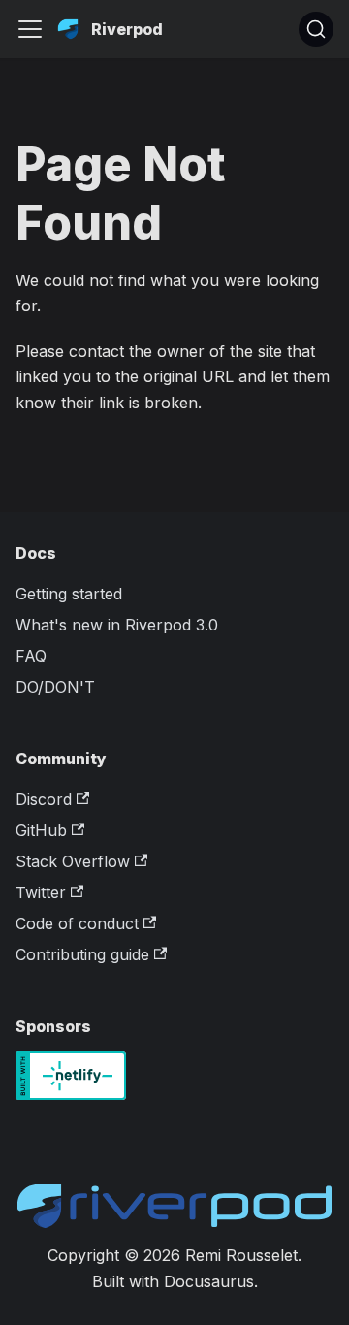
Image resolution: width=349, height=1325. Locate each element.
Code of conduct (77, 923)
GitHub (41, 830)
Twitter (41, 892)
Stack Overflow (73, 861)
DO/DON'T (55, 686)
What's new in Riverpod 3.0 (117, 624)
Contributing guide (82, 954)
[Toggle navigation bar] (30, 29)
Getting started (69, 593)
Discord (44, 799)
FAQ (31, 655)
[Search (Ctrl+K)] (316, 29)
